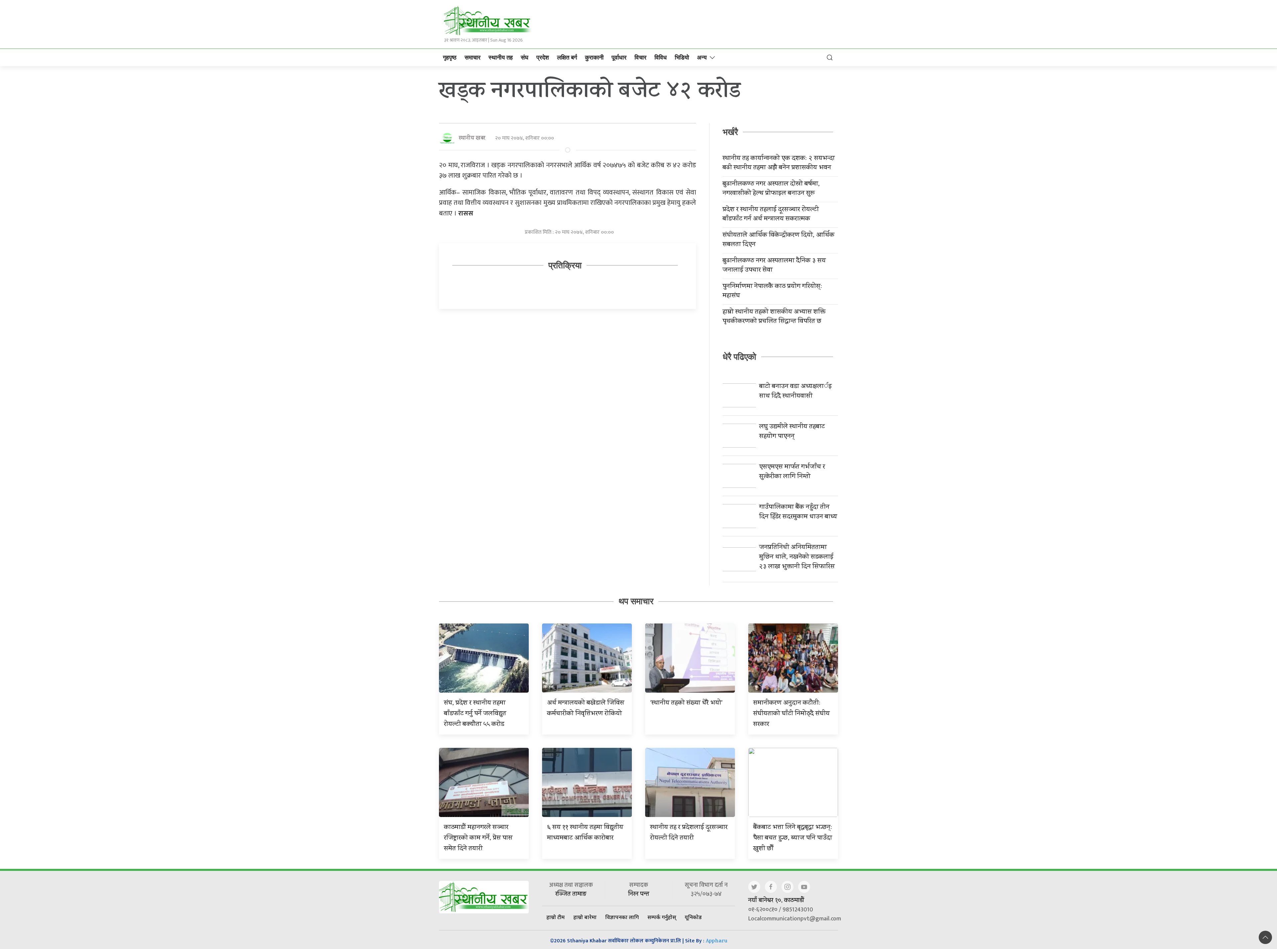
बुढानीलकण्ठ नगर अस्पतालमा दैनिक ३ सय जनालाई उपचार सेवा (774, 266)
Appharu (716, 941)
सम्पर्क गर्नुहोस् (661, 917)
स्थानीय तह (501, 57)
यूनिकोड (693, 917)
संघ (524, 57)
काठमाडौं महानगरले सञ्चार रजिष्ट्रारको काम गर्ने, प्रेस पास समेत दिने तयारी (478, 838)
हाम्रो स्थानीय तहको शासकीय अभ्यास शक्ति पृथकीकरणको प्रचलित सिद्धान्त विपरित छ (774, 317)
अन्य (702, 57)
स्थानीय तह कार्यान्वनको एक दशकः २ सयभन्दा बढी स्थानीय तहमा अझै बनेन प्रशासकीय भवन (779, 163)
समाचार (473, 57)
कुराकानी (594, 57)
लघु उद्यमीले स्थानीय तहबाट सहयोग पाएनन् (792, 432)
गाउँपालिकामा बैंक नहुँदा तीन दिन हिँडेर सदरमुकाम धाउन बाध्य (798, 512)
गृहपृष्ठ (450, 57)
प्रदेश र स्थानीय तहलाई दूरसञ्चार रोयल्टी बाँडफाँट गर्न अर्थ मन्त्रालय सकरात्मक (771, 214)
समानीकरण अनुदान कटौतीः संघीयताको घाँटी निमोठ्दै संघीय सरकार (791, 714)
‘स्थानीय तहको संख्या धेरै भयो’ (686, 703)
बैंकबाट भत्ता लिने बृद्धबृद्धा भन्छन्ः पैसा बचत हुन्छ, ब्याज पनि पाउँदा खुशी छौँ (792, 838)
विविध (660, 57)
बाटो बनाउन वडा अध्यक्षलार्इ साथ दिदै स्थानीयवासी (795, 392)
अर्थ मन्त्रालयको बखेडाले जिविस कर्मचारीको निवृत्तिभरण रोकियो (585, 708)
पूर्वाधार (619, 57)
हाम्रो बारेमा (585, 917)
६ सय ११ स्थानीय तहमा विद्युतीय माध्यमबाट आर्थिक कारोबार (585, 833)
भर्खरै (730, 132)
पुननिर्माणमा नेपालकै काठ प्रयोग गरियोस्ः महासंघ (772, 291)
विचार (640, 57)
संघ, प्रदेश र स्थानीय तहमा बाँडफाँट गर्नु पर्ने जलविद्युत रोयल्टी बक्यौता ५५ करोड (475, 714)
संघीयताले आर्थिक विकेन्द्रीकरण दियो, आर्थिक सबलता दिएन (778, 240)
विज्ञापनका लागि (622, 917)
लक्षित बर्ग (567, 57)
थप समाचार (636, 601)
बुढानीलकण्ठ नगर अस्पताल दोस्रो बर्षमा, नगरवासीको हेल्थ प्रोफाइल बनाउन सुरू (771, 189)
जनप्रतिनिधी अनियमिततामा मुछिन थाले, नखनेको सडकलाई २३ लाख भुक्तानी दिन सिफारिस (797, 557)
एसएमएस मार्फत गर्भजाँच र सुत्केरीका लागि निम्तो (792, 472)
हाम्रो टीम (555, 917)
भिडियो (682, 57)
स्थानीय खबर (472, 138)
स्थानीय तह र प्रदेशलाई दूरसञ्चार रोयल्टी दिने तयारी (689, 833)
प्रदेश (542, 57)
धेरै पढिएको (739, 357)
